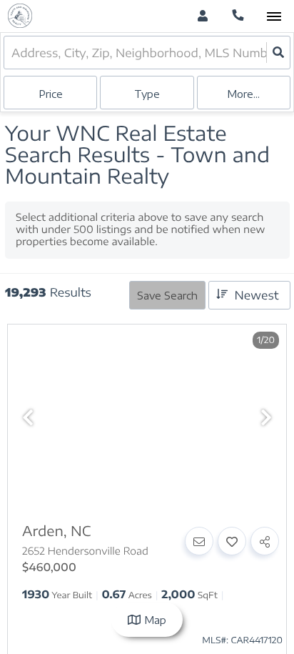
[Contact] (199, 541)
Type (147, 94)
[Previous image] (28, 417)
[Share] (264, 541)
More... (243, 94)
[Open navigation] (274, 17)
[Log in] (202, 16)
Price (51, 94)
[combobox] (12, 53)
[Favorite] (232, 541)
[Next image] (266, 417)
